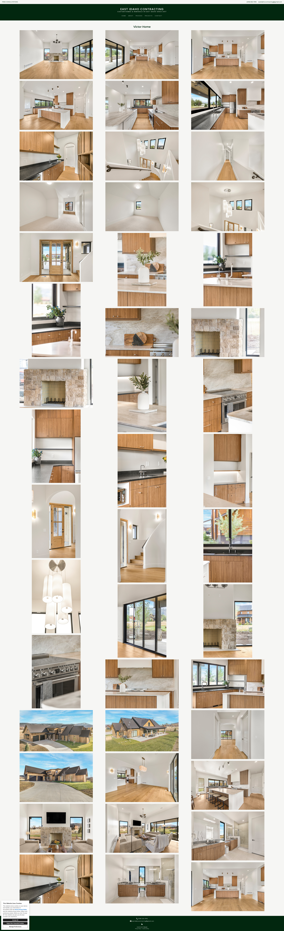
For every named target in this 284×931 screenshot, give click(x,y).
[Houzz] (142, 924)
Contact (158, 16)
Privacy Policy (138, 928)
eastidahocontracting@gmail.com (270, 2)
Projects (149, 16)
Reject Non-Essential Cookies (15, 923)
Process (139, 16)
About (130, 16)
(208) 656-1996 (251, 2)
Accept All (15, 920)
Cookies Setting (145, 928)
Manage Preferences (15, 926)
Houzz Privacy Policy (21, 909)
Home (124, 16)
